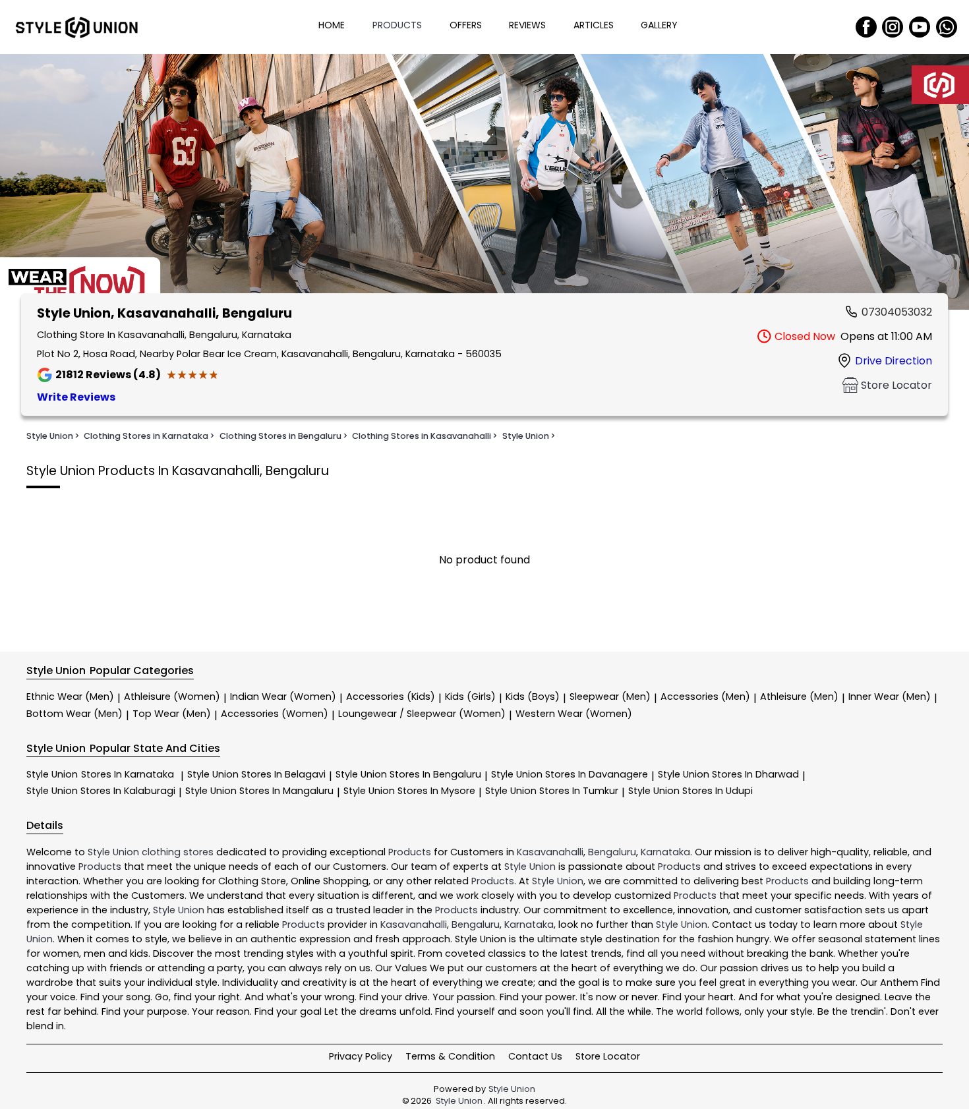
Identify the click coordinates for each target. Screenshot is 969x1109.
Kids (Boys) (533, 696)
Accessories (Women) (274, 713)
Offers (466, 25)
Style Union (100, 774)
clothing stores (178, 852)
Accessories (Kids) (390, 696)
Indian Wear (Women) (283, 696)
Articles (593, 25)
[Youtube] (919, 27)
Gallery (659, 25)
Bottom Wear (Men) (74, 713)
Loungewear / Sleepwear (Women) (422, 713)
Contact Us (535, 1056)
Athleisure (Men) (799, 696)
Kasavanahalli (550, 852)
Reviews (527, 25)
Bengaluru (612, 852)
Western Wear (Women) (573, 713)
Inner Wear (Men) (889, 696)
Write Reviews (76, 397)
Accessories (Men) (705, 696)
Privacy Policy (360, 1056)
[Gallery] (484, 184)
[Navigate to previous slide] (16, 184)
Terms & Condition (450, 1056)
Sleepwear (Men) (610, 696)
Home (331, 25)
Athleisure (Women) (172, 696)
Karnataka (665, 852)
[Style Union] (76, 27)
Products (397, 25)
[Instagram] (892, 27)
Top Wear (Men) (171, 713)
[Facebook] (866, 27)
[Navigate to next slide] (952, 184)
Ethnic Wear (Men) (70, 696)
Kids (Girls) (470, 696)
